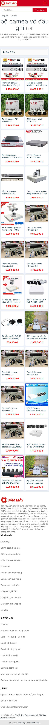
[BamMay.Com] (12, 3)
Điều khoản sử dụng (10, 554)
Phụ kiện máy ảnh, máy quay (15, 630)
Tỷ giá (17, 715)
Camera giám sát (9, 667)
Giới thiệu (5, 541)
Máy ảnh (5, 624)
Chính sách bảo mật (10, 548)
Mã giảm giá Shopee (11, 603)
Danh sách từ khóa (10, 585)
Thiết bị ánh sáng (9, 655)
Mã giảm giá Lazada (11, 597)
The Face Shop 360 (29, 715)
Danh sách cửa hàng (11, 579)
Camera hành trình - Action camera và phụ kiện (24, 680)
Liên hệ (4, 610)
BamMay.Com (24, 723)
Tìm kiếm (39, 10)
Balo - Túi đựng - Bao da (13, 636)
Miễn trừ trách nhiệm (11, 560)
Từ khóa (14, 16)
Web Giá (3, 718)
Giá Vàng (43, 715)
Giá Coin (11, 718)
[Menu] (45, 3)
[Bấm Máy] (14, 500)
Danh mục (6, 566)
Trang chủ (4, 16)
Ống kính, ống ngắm (11, 649)
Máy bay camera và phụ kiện (15, 674)
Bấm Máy (35, 723)
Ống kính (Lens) (8, 643)
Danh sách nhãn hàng (11, 572)
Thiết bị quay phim (10, 661)
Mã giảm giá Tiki (9, 591)
